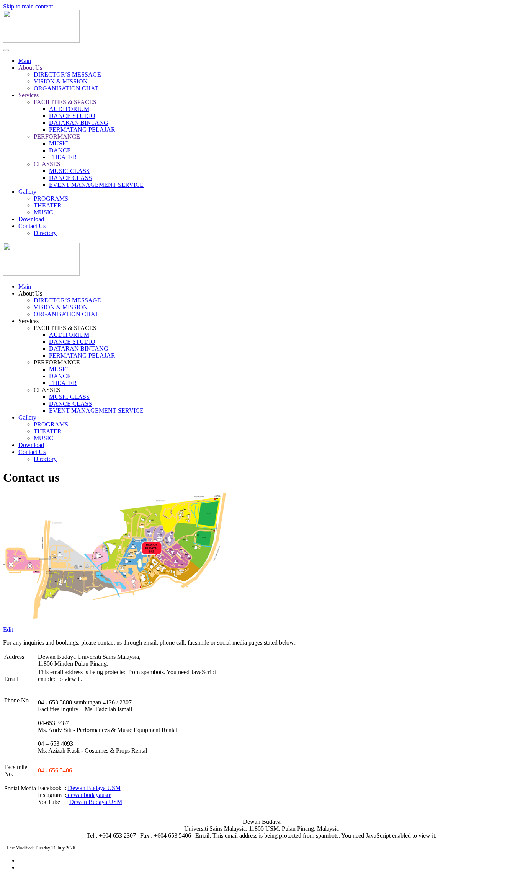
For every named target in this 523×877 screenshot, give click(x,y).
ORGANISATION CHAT (66, 88)
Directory (45, 233)
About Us (30, 67)
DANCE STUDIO (72, 116)
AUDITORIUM (69, 109)
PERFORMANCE (57, 136)
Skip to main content (28, 6)
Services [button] (28, 321)
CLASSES (47, 164)
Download (31, 219)
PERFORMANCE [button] (57, 362)
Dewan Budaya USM (94, 788)
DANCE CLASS (70, 178)
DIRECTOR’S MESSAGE (67, 74)
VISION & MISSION (61, 81)
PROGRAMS (51, 198)
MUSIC (59, 143)
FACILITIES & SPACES (65, 102)
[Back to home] (41, 41)
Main (24, 60)
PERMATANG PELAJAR (82, 129)
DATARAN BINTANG (78, 122)
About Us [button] (30, 293)
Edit (8, 629)
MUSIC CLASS (69, 171)
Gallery (27, 191)
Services (28, 95)
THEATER (63, 157)
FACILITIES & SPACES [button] (65, 328)
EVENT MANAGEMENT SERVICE (96, 184)
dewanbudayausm (88, 795)
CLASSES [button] (47, 390)
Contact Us (32, 226)
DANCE (60, 150)
